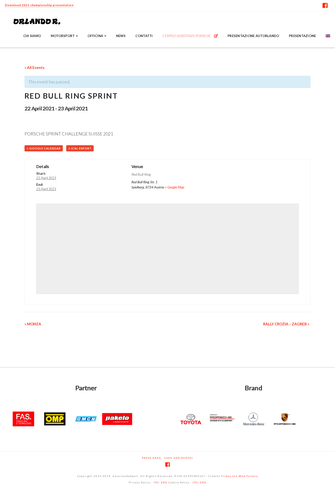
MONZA (33, 324)
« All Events (34, 67)
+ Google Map (174, 187)
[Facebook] (325, 5)
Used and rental (178, 457)
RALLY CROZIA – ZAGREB (286, 324)
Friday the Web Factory (239, 476)
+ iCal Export (79, 148)
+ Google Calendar (44, 148)
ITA (156, 482)
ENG (164, 482)
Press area (151, 457)
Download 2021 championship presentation (39, 5)
